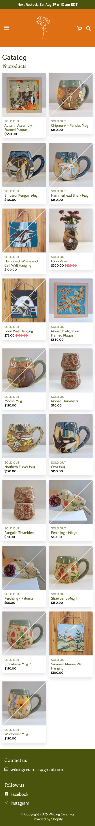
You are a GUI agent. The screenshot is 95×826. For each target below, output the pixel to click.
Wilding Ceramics (61, 814)
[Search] (88, 28)
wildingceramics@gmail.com (37, 769)
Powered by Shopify (47, 819)
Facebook (19, 794)
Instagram (20, 803)
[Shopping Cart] (79, 28)
